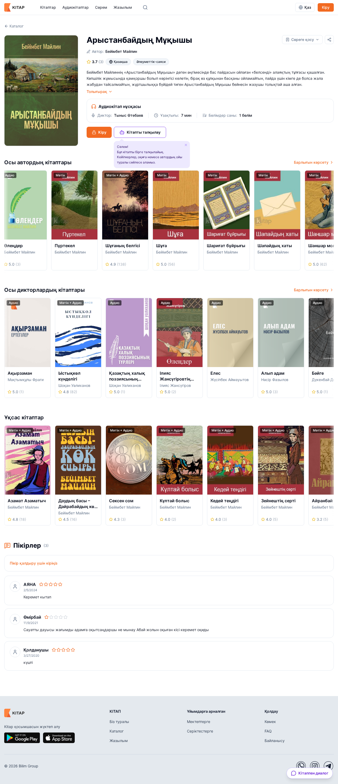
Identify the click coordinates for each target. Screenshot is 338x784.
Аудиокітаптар (75, 7)
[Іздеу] (145, 7)
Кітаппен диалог (313, 773)
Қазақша (121, 62)
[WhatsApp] (301, 766)
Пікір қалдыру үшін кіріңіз (33, 563)
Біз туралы (119, 721)
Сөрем (101, 7)
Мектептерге (198, 721)
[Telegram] (328, 766)
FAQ (268, 731)
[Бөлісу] (329, 39)
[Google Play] (22, 738)
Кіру (326, 7)
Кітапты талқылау (144, 132)
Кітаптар (48, 7)
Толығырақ (97, 91)
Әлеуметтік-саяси (151, 62)
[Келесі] (332, 222)
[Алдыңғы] (6, 222)
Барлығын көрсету (311, 162)
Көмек (270, 721)
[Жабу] (186, 145)
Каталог (17, 26)
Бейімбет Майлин (121, 51)
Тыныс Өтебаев (128, 115)
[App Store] (59, 738)
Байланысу (275, 740)
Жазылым (123, 7)
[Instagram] (314, 766)
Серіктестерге (200, 731)
